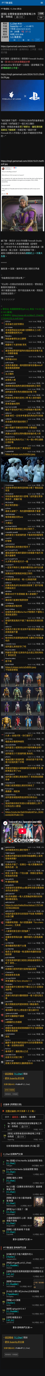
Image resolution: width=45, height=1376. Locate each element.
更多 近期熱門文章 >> (22, 1239)
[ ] (10, 1163)
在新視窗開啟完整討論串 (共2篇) (23, 1145)
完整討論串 (11, 1111)
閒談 (16, 1074)
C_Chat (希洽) (16, 9)
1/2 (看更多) (15, 37)
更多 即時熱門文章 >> (22, 1327)
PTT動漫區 (5, 9)
